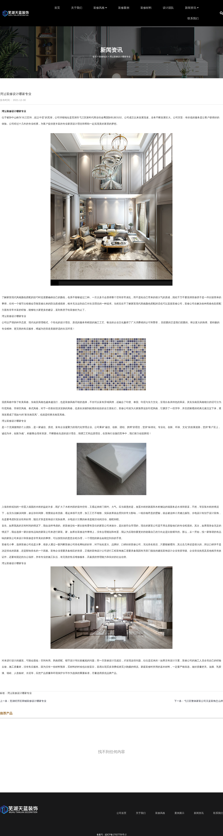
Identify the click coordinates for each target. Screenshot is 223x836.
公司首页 (121, 813)
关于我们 (76, 7)
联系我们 (193, 18)
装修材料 (146, 7)
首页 (57, 7)
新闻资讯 (191, 7)
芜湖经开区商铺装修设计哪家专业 (28, 701)
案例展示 (179, 813)
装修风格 (99, 7)
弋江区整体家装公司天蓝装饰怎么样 (203, 701)
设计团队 (168, 7)
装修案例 (123, 7)
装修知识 (103, 56)
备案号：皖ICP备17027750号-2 (111, 834)
